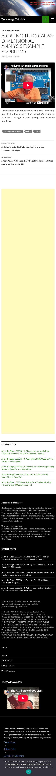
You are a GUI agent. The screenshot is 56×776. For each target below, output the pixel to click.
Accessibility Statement (11, 502)
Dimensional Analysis (13, 131)
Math (28, 131)
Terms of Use (9, 742)
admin (16, 57)
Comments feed (8, 665)
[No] (52, 766)
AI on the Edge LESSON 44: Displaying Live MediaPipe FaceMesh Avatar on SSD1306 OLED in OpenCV (25, 452)
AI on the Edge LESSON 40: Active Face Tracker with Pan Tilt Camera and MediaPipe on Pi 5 (26, 483)
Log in (4, 655)
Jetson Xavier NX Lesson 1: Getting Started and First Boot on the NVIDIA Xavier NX (27, 160)
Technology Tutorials (13, 19)
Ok (28, 772)
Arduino (5, 31)
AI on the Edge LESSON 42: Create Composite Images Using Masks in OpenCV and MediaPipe (27, 467)
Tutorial (14, 31)
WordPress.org (8, 671)
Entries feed (6, 660)
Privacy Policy (10, 749)
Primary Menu (52, 19)
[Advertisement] (28, 311)
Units (37, 131)
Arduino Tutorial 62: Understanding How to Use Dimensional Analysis (22, 147)
